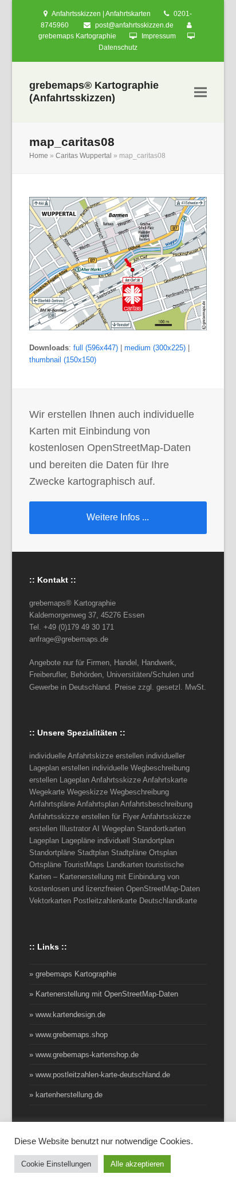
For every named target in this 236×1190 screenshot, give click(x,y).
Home (38, 156)
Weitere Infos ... (117, 517)
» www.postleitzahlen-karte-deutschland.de (99, 1074)
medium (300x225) (155, 347)
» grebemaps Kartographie (72, 974)
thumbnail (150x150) (62, 359)
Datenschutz (118, 48)
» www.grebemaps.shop (68, 1034)
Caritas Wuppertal (84, 156)
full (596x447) (95, 347)
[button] (200, 92)
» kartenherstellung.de (66, 1094)
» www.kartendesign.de (67, 1014)
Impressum (158, 36)
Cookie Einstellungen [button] (56, 1164)
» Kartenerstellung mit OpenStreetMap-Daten (103, 994)
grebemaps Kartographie (77, 36)
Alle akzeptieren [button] (137, 1164)
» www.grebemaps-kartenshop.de (84, 1054)
